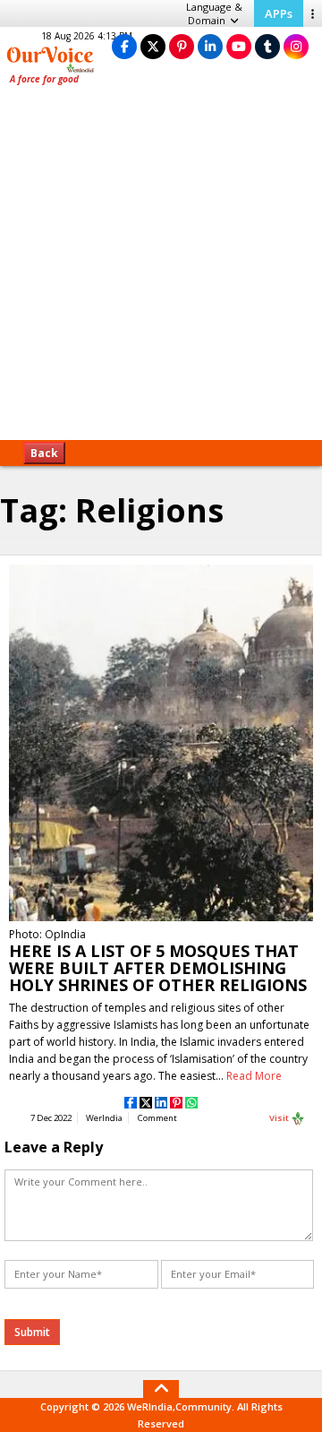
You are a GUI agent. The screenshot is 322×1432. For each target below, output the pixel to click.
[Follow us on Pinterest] (181, 46)
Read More (254, 1075)
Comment (157, 1118)
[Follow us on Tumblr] (267, 46)
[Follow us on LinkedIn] (210, 46)
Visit (280, 1118)
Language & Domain (214, 13)
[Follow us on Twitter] (152, 46)
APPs (278, 13)
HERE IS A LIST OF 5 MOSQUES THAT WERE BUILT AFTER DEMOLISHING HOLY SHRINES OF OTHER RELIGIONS (158, 968)
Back (44, 453)
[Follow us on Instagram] (296, 46)
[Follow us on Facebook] (124, 46)
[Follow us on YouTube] (238, 46)
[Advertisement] (161, 269)
